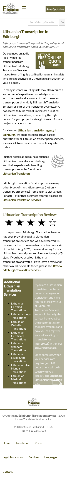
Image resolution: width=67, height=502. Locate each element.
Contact (8, 471)
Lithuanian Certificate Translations (18, 336)
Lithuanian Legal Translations (21, 315)
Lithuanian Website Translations (18, 325)
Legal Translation (13, 457)
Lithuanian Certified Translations (18, 307)
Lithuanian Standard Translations (18, 347)
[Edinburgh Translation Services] (10, 9)
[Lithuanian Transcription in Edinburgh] (33, 402)
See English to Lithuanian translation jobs (48, 380)
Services (34, 457)
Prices (38, 443)
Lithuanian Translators (16, 173)
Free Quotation (55, 9)
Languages (50, 457)
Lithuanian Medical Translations (18, 379)
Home (6, 443)
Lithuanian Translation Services (22, 199)
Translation (22, 443)
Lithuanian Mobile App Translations (18, 357)
